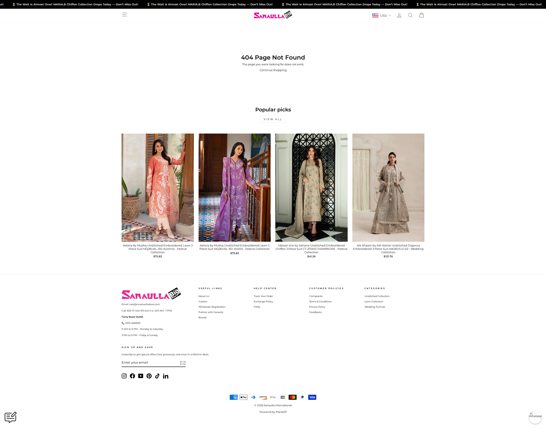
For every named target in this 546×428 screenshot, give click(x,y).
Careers (203, 301)
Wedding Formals (374, 306)
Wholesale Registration (212, 306)
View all (273, 119)
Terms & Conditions (320, 301)
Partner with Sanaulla (211, 312)
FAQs (257, 306)
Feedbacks (315, 312)
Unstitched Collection (376, 296)
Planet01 (281, 411)
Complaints (315, 296)
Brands (202, 317)
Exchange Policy (263, 301)
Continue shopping (273, 70)
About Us (204, 296)
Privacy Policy (317, 306)
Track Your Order (263, 296)
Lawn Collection (373, 301)
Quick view (157, 237)
